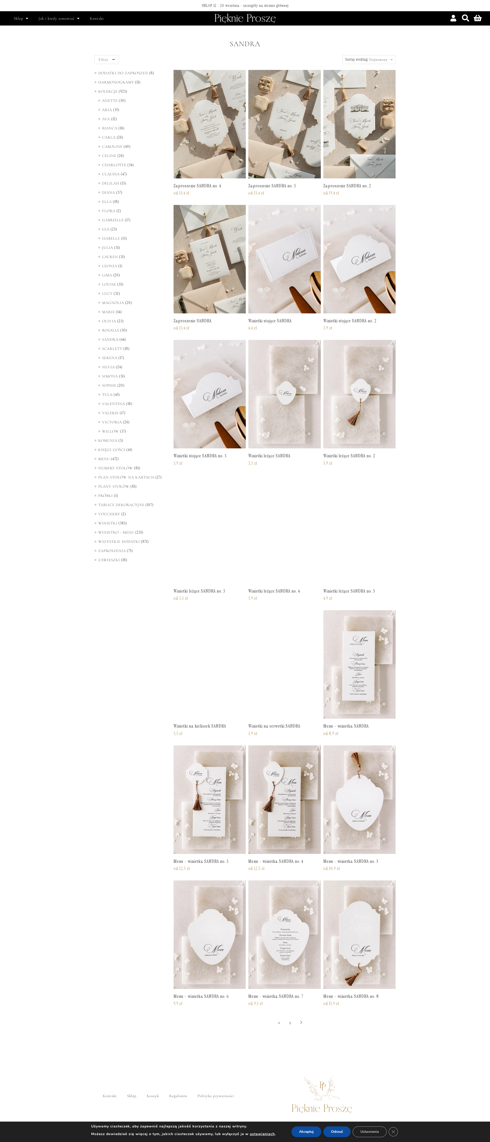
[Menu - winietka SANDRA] (359, 664)
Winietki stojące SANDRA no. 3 (200, 456)
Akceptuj (306, 1131)
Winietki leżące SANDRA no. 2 (349, 456)
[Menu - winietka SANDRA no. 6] (210, 934)
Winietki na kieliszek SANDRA (200, 726)
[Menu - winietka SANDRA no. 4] (284, 799)
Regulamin (178, 1096)
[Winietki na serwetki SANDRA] (284, 664)
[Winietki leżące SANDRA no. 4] (284, 529)
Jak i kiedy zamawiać (57, 18)
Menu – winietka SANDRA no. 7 (275, 996)
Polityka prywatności (216, 1096)
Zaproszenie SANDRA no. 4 (197, 186)
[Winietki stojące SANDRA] (284, 259)
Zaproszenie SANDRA (193, 321)
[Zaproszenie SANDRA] (210, 259)
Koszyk (153, 1096)
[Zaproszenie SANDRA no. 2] (359, 124)
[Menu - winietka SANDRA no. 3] (210, 799)
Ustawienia (369, 1131)
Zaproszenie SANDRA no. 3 (272, 186)
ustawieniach (262, 1134)
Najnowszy (378, 59)
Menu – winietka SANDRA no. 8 (351, 996)
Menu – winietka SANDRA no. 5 (350, 861)
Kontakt (97, 18)
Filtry (103, 59)
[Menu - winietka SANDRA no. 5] (359, 799)
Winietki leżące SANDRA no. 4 (274, 591)
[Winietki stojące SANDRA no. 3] (210, 394)
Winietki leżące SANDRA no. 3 (199, 591)
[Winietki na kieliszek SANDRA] (210, 664)
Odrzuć (337, 1131)
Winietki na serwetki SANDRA (274, 726)
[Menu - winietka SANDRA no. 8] (359, 934)
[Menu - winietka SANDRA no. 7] (284, 934)
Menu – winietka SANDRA (346, 726)
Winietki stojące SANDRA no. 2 (349, 321)
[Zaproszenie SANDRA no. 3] (284, 124)
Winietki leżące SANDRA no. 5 (349, 591)
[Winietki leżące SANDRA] (284, 394)
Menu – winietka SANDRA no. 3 (201, 861)
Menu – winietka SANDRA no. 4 (275, 861)
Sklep (18, 18)
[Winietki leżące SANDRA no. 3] (210, 529)
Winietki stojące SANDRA (270, 321)
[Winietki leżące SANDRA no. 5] (359, 529)
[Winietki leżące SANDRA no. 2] (359, 394)
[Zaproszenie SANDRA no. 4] (210, 124)
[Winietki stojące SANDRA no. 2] (359, 259)
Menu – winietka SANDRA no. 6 (201, 996)
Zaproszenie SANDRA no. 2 (347, 186)
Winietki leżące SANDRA (269, 456)
